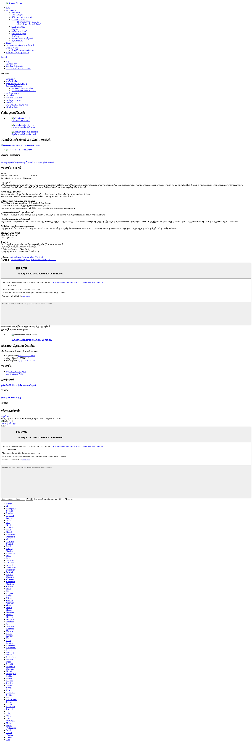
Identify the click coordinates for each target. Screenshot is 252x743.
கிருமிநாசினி (17, 41)
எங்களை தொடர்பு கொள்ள (17, 52)
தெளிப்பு (15, 36)
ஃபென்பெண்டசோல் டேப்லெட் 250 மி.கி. (27, 257)
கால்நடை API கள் (19, 31)
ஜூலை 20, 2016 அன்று (11, 398)
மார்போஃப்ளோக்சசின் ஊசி (23, 127)
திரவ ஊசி (16, 12)
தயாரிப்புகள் (11, 10)
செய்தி (9, 43)
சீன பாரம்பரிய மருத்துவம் (22, 38)
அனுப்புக (5, 416)
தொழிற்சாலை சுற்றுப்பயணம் (24, 50)
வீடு (8, 8)
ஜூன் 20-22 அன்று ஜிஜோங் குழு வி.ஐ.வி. (18, 385)
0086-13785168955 (26, 356)
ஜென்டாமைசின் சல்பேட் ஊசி (24, 134)
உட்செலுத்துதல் (18, 26)
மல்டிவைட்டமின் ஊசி (21, 120)
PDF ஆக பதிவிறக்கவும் (44, 162)
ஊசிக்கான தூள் (19, 34)
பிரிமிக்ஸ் (15, 29)
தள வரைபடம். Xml (14, 374)
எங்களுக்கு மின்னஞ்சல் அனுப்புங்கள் (17, 162)
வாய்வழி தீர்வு (17, 15)
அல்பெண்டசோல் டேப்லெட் (28, 22)
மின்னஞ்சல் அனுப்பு (9, 423)
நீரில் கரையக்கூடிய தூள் (22, 17)
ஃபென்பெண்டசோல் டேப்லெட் (29, 24)
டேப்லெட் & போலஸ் (20, 19)
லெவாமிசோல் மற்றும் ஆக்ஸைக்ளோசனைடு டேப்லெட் (33, 259)
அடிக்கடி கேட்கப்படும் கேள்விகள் (20, 45)
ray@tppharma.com (26, 360)
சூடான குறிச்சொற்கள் (16, 371)
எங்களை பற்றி (12, 48)
